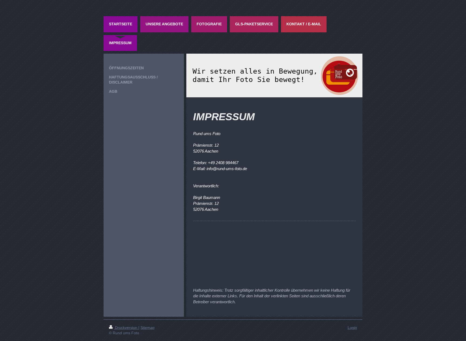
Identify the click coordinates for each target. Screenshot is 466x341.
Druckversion (126, 327)
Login (352, 327)
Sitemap (148, 327)
